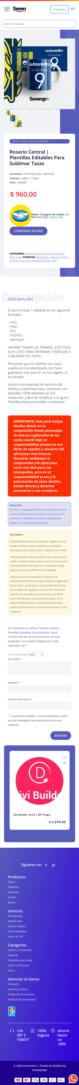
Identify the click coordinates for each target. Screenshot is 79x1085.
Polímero (13, 887)
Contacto (13, 984)
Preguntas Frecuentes (21, 994)
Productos (59, 9)
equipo (64, 257)
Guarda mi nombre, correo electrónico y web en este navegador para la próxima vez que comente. (37, 720)
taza (54, 260)
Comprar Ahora (28, 231)
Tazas (19, 257)
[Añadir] (64, 757)
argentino (42, 257)
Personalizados (17, 931)
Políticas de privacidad (22, 999)
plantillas (25, 260)
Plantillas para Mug (39, 141)
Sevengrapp (15, 916)
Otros (11, 970)
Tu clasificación (17, 654)
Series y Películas (18, 965)
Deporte (41, 253)
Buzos (11, 902)
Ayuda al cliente (18, 989)
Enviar (61, 735)
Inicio (15, 141)
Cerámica (30, 253)
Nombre (14, 682)
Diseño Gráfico (17, 926)
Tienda (23, 141)
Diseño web (15, 921)
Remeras (13, 892)
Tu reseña (15, 659)
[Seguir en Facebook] (46, 865)
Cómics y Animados (20, 950)
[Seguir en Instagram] (53, 865)
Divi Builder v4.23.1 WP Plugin (32, 814)
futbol (14, 260)
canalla (54, 257)
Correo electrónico (20, 699)
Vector (12, 897)
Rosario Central (41, 260)
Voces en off (15, 936)
